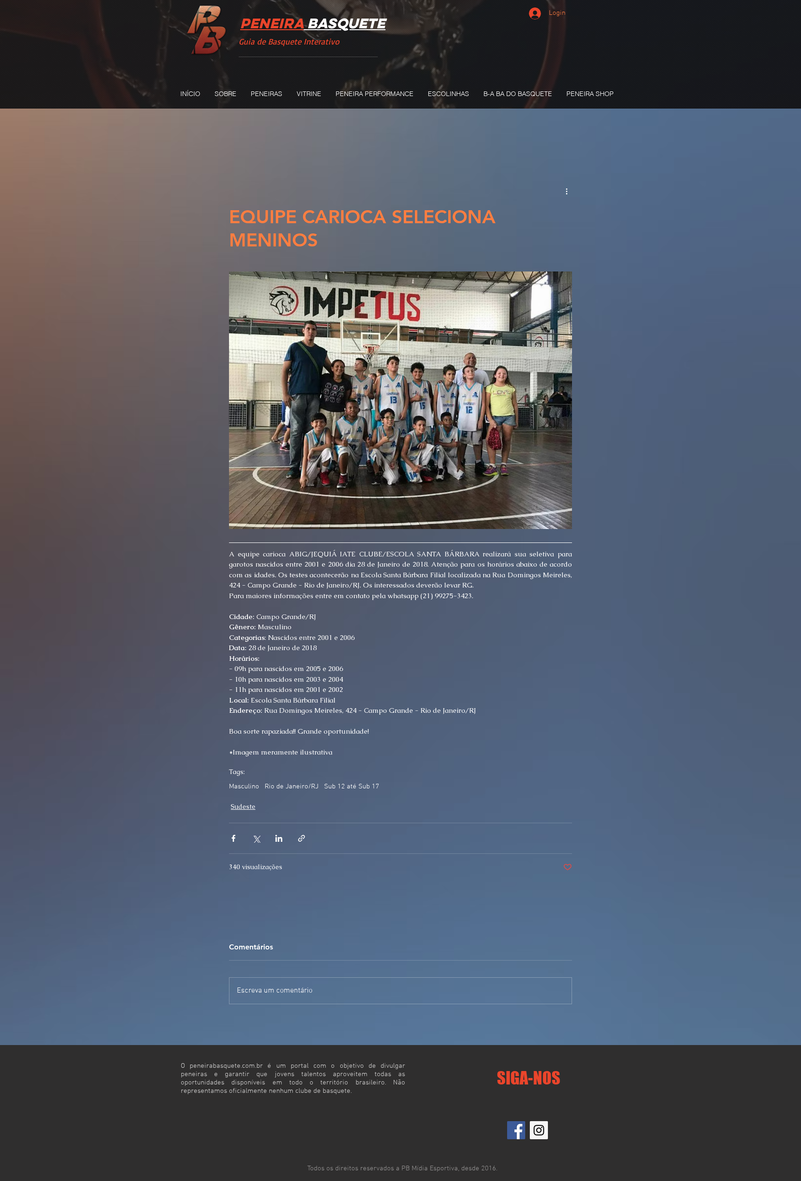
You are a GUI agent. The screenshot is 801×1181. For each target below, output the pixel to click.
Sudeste (243, 806)
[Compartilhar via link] (301, 838)
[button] (266, 93)
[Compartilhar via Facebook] (233, 838)
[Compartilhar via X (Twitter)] (256, 838)
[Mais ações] (566, 191)
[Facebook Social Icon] (516, 1130)
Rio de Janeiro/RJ (291, 786)
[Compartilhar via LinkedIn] (278, 838)
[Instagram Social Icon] (539, 1130)
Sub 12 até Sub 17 (351, 786)
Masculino (244, 786)
